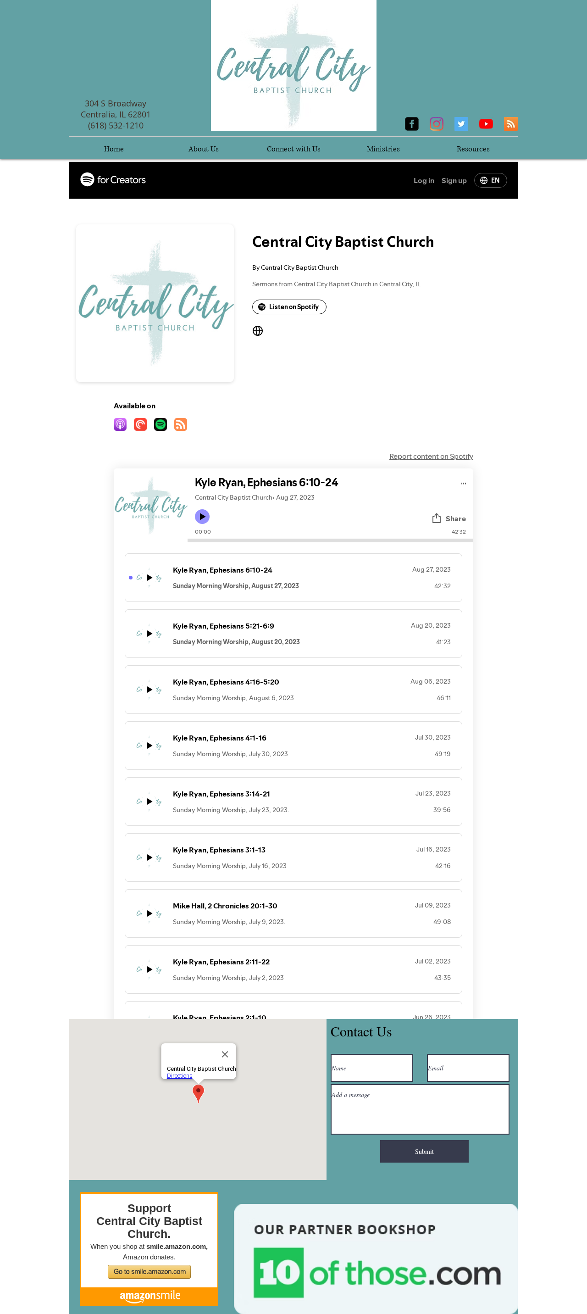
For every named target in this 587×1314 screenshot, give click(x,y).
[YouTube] (486, 124)
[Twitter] (461, 124)
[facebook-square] (412, 124)
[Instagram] (436, 124)
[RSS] (511, 124)
